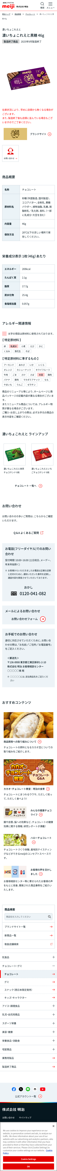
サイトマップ (25, 1117)
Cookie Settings (28, 1159)
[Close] (53, 1126)
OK (28, 1166)
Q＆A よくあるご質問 (26, 533)
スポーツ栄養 (9, 1023)
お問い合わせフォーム (24, 619)
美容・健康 (7, 1032)
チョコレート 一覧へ (25, 485)
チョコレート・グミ (12, 966)
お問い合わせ (8, 1117)
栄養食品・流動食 (11, 1040)
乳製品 (5, 957)
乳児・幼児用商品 (11, 1014)
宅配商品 (7, 1049)
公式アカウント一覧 (25, 1096)
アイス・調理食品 (11, 1006)
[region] (28, 1146)
